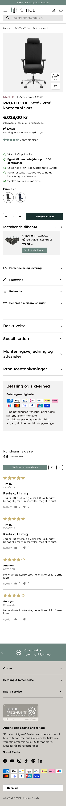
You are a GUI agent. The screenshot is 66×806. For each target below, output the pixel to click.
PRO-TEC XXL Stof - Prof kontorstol (30, 28)
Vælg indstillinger (35, 250)
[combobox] (33, 18)
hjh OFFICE (9, 97)
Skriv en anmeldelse (25, 467)
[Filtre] (51, 467)
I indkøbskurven (44, 216)
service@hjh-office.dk (37, 2)
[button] (60, 10)
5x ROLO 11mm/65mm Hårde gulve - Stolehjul (37, 238)
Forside (6, 28)
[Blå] (20, 197)
